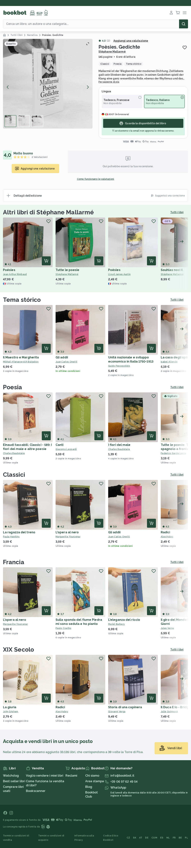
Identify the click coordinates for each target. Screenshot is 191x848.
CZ (128, 837)
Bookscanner (35, 791)
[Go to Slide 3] (37, 121)
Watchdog (11, 775)
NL (168, 837)
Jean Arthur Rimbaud (15, 274)
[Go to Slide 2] (24, 121)
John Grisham (10, 711)
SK (134, 837)
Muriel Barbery (116, 624)
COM (154, 837)
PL (186, 837)
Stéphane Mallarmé (112, 51)
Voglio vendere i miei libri (44, 775)
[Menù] (184, 12)
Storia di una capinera (125, 707)
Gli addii (62, 357)
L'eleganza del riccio (124, 620)
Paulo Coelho (63, 628)
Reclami (71, 775)
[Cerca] (183, 23)
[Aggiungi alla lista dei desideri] (184, 47)
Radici (165, 532)
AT (140, 837)
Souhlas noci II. (172, 270)
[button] (48, 84)
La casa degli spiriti (176, 357)
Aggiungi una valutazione (130, 40)
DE (146, 837)
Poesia (12, 387)
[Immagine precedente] (7, 87)
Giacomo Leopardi (66, 449)
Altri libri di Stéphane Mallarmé (48, 212)
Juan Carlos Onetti (66, 361)
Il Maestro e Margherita (21, 357)
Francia (13, 562)
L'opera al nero (67, 532)
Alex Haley (62, 711)
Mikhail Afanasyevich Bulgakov (21, 361)
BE (180, 837)
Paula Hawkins (11, 536)
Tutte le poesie (67, 270)
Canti (60, 445)
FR (174, 837)
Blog (88, 787)
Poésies (9, 270)
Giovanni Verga (116, 711)
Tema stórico (22, 299)
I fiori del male (119, 445)
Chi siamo (92, 775)
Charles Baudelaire (14, 453)
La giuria (9, 707)
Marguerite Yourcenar (68, 536)
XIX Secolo (18, 649)
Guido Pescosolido (119, 366)
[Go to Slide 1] (10, 121)
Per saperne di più (108, 82)
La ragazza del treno (19, 532)
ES (161, 837)
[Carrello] (178, 12)
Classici (14, 474)
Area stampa (94, 781)
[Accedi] (171, 12)
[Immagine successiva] (87, 87)
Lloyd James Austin (119, 274)
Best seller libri (14, 781)
